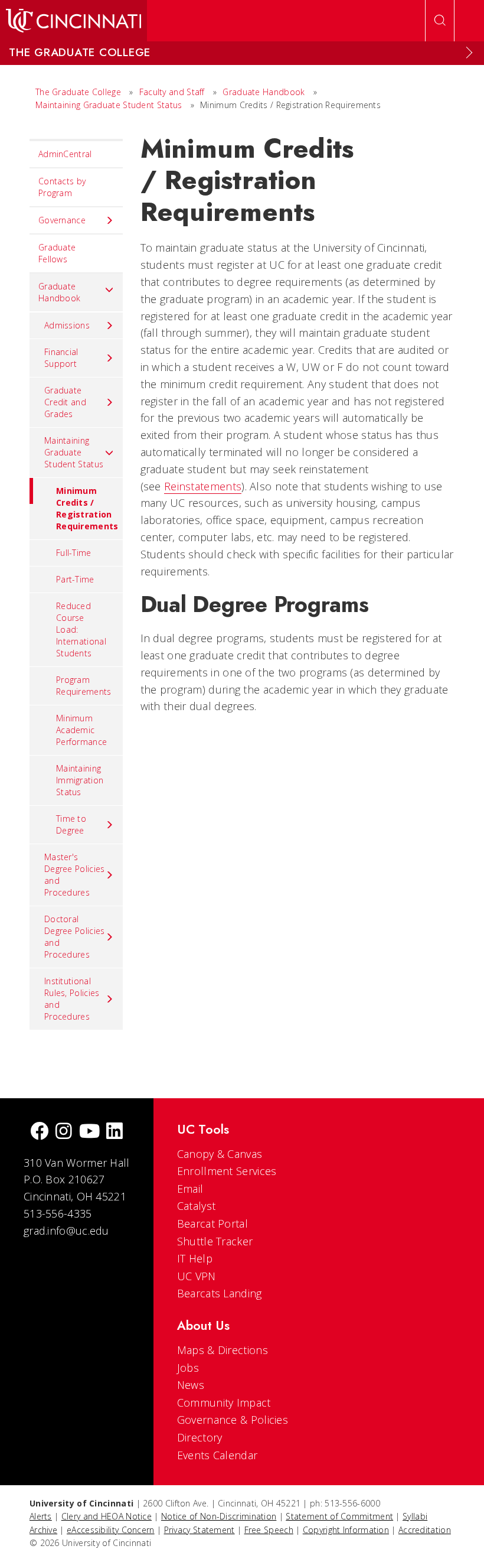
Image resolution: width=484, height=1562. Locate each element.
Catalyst (196, 1206)
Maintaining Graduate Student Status (108, 104)
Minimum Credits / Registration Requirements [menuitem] (87, 508)
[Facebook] (39, 1132)
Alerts (41, 1516)
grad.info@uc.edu (66, 1230)
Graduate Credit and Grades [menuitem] (65, 402)
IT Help (194, 1258)
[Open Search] (439, 20)
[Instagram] (63, 1132)
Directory (200, 1437)
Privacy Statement (199, 1529)
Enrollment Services (227, 1171)
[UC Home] (73, 20)
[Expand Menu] (469, 52)
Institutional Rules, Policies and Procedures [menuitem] (72, 998)
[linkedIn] (114, 1132)
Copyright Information (346, 1529)
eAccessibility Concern (111, 1529)
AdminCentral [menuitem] (65, 154)
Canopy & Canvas (220, 1154)
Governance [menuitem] (62, 220)
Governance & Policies (232, 1420)
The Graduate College (78, 91)
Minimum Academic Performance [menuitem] (81, 729)
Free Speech (268, 1529)
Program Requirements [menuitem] (84, 685)
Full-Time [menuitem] (73, 552)
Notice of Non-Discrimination (218, 1516)
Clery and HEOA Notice (106, 1516)
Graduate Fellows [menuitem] (57, 253)
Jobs (188, 1368)
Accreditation (424, 1529)
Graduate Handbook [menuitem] (59, 292)
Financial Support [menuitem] (61, 357)
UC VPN (196, 1276)
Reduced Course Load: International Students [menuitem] (81, 629)
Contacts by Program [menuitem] (62, 186)
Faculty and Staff (172, 91)
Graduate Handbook (264, 91)
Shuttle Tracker (215, 1241)
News (190, 1385)
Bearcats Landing (219, 1293)
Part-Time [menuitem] (75, 579)
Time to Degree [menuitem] (71, 824)
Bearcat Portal (212, 1223)
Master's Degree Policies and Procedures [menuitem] (74, 874)
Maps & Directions (222, 1350)
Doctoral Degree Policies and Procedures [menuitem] (74, 936)
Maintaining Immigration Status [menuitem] (79, 780)
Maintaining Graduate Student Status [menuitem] (73, 452)
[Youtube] (89, 1132)
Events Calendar (217, 1455)
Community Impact (224, 1402)
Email (190, 1189)
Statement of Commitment (339, 1516)
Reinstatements (202, 486)
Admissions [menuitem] (67, 325)
